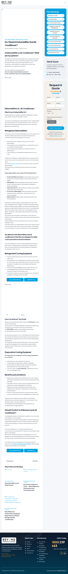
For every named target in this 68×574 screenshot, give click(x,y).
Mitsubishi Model (14, 163)
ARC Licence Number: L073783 (8, 555)
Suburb (58, 103)
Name (48, 97)
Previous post (10, 461)
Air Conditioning (10, 39)
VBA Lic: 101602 (5, 553)
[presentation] (13, 474)
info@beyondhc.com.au (55, 135)
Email (57, 97)
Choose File (51, 122)
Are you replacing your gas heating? (54, 110)
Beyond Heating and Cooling (22, 444)
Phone (48, 103)
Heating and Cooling (21, 39)
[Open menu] (65, 3)
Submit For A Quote (55, 128)
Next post (35, 461)
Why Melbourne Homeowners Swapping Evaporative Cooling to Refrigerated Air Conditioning (12, 515)
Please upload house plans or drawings (54, 118)
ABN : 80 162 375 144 (6, 556)
